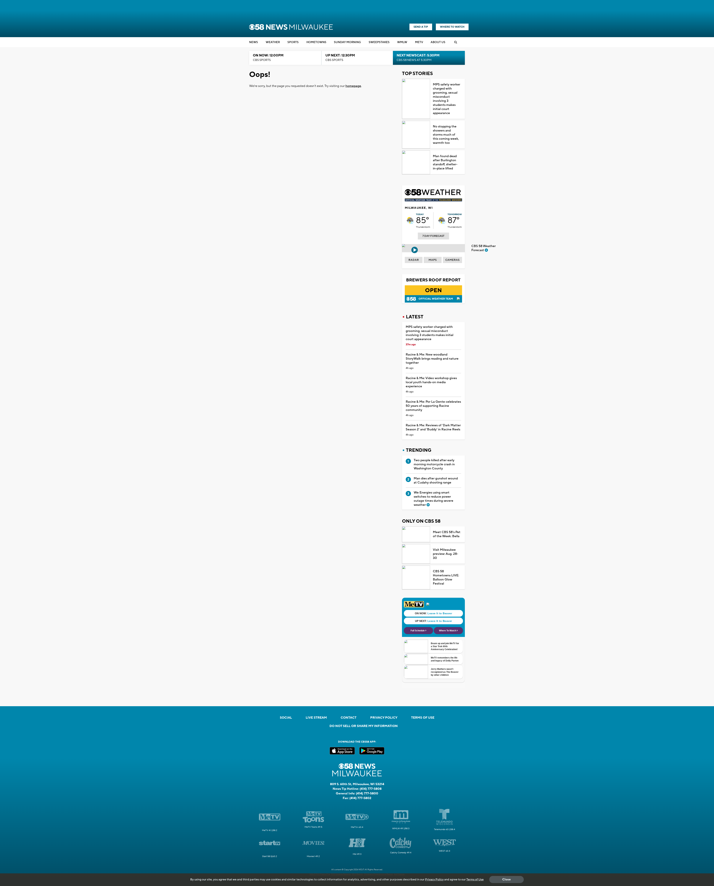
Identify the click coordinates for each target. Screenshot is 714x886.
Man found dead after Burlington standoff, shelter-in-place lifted (445, 162)
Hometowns (316, 42)
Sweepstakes (379, 42)
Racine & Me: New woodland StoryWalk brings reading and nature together (432, 359)
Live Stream (316, 718)
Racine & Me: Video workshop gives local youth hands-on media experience (431, 382)
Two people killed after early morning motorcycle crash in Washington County (434, 464)
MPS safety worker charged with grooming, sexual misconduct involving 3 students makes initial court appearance (446, 98)
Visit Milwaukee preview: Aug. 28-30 (445, 554)
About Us (438, 42)
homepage (353, 86)
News (253, 42)
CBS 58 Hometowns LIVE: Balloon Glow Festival (446, 577)
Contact (348, 718)
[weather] (410, 220)
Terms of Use (422, 718)
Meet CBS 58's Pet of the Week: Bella (446, 534)
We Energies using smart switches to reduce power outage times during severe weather (433, 499)
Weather (273, 42)
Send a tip (421, 27)
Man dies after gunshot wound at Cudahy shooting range (436, 480)
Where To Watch (452, 27)
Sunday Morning (347, 42)
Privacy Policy (383, 718)
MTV (419, 42)
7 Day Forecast (433, 236)
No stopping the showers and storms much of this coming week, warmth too (446, 134)
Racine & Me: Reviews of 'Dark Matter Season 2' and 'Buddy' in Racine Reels (433, 427)
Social (286, 718)
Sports (293, 42)
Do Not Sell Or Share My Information (363, 726)
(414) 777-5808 (371, 789)
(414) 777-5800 (367, 793)
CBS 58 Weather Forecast (483, 248)
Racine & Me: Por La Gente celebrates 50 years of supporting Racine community (433, 406)
